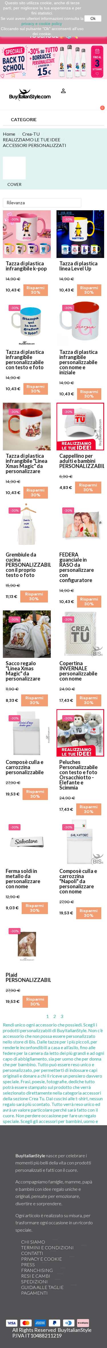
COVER (14, 184)
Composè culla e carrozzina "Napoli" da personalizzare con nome (78, 881)
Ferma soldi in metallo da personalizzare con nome (23, 878)
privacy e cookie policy (41, 23)
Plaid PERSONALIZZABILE (30, 977)
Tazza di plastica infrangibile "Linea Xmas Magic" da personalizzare (26, 463)
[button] (97, 83)
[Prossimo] (101, 1016)
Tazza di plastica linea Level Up (78, 266)
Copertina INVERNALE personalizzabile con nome (78, 671)
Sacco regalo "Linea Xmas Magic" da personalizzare (23, 671)
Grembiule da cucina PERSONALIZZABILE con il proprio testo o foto (30, 564)
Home (9, 134)
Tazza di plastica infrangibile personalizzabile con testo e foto (25, 359)
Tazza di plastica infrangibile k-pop (26, 266)
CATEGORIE (24, 119)
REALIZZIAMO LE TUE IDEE (31, 139)
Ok (93, 18)
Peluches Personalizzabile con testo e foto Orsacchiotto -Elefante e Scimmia (78, 775)
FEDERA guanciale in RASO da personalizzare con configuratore (76, 567)
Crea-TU (31, 134)
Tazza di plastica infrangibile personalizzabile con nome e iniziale (78, 362)
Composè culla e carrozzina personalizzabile (25, 767)
